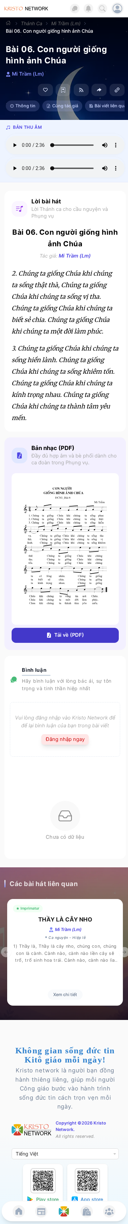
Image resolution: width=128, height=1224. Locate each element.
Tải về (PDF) (69, 635)
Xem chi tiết (65, 994)
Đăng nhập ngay (65, 739)
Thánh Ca (31, 23)
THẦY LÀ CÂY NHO (65, 919)
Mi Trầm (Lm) (66, 23)
